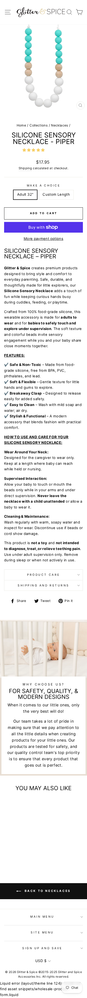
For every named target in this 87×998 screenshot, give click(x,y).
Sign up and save (42, 948)
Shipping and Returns (43, 585)
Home (21, 125)
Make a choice (43, 185)
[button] (34, 150)
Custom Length (56, 194)
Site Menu (42, 932)
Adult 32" (25, 194)
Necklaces (59, 125)
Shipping (25, 168)
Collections (38, 125)
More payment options (43, 239)
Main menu (42, 916)
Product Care (43, 574)
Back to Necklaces (47, 891)
